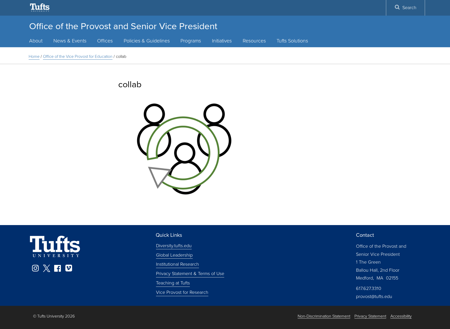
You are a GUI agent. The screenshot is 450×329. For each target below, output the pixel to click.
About (35, 41)
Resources (254, 41)
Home (34, 56)
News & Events (69, 41)
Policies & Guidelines (147, 41)
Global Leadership (174, 254)
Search (409, 7)
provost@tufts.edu (374, 296)
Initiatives (222, 41)
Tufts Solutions (292, 41)
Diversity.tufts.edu (174, 245)
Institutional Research (177, 264)
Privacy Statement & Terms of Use (190, 273)
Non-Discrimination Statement (324, 316)
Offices (105, 41)
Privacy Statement (370, 316)
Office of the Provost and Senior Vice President (123, 26)
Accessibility (401, 316)
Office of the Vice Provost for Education (78, 56)
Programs (190, 41)
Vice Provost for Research (182, 292)
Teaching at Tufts (173, 283)
